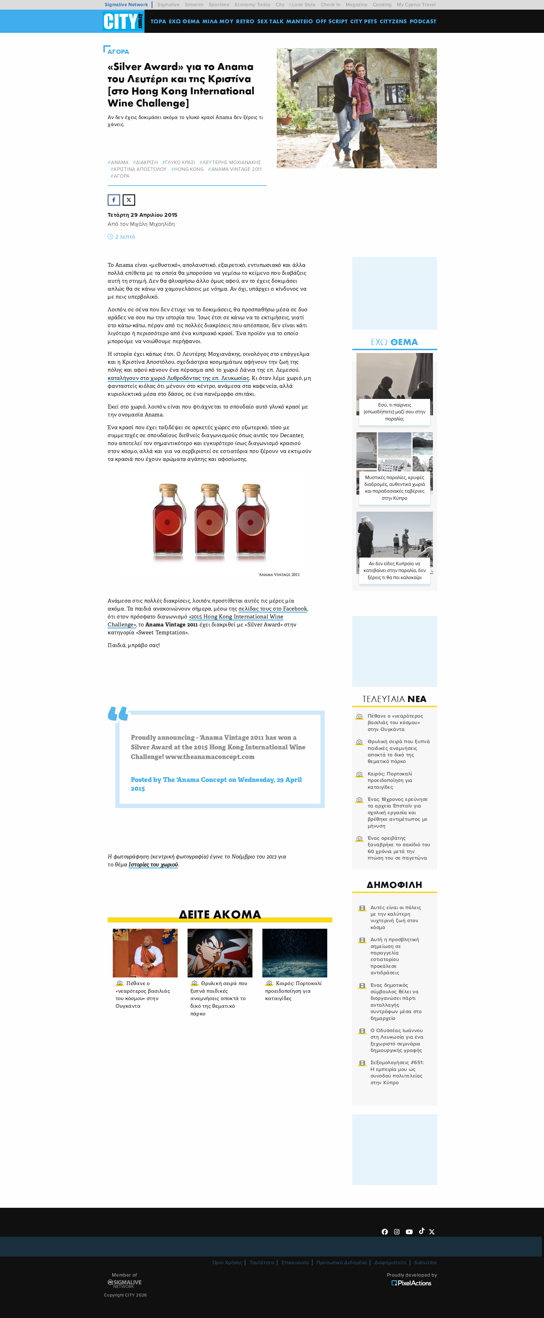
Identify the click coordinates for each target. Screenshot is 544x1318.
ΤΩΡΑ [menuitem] (158, 21)
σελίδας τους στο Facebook (273, 609)
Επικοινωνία (295, 1263)
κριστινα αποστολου (140, 169)
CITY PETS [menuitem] (363, 21)
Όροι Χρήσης (227, 1263)
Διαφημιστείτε (391, 1263)
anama (120, 162)
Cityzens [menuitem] (393, 21)
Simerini (194, 5)
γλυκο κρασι (180, 162)
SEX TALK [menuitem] (270, 21)
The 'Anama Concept (195, 780)
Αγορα (118, 52)
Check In (331, 5)
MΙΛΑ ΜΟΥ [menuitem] (217, 21)
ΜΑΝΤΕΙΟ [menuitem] (299, 21)
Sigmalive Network (126, 5)
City (280, 5)
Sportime (219, 5)
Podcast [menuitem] (423, 21)
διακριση (147, 162)
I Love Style (302, 5)
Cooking (382, 5)
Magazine (357, 5)
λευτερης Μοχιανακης (232, 162)
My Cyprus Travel (416, 5)
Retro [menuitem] (245, 21)
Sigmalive (169, 5)
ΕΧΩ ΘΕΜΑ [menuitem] (184, 21)
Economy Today (253, 5)
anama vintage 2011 (236, 169)
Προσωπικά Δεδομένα (341, 1263)
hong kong (189, 169)
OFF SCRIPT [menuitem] (332, 21)
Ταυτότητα (262, 1263)
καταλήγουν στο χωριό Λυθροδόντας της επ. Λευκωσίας (178, 378)
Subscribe (425, 1263)
